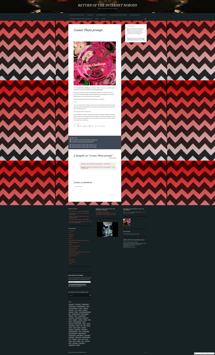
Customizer (138, 33)
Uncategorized (72, 261)
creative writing (78, 318)
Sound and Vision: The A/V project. (118, 14)
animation (71, 230)
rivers (83, 339)
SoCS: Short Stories (101, 14)
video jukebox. (82, 343)
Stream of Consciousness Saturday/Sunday (79, 252)
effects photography (77, 321)
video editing (75, 343)
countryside (71, 318)
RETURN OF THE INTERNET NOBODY (107, 5)
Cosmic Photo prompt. (88, 30)
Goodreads (128, 212)
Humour (71, 238)
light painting (77, 329)
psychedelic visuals (86, 337)
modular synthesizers (73, 331)
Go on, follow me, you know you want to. (77, 284)
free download (72, 325)
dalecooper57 (85, 318)
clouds (75, 316)
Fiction (71, 236)
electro (84, 321)
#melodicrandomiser (81, 306)
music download (86, 331)
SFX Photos (90, 14)
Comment (112, 194)
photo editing (87, 335)
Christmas (71, 316)
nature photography (73, 333)
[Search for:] (136, 39)
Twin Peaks (72, 259)
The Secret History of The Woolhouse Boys (81, 18)
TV (69, 257)
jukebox (78, 327)
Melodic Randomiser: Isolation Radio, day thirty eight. (84, 146)
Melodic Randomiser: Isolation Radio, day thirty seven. (84, 145)
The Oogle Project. (135, 14)
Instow (74, 327)
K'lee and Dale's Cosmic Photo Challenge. (81, 139)
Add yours (113, 158)
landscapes (71, 329)
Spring (70, 341)
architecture (71, 310)
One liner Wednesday (74, 246)
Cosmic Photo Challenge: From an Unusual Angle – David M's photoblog (98, 167)
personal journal (73, 248)
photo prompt (84, 141)
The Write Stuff (72, 255)
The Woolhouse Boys (74, 254)
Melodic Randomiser (74, 242)
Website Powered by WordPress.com (77, 352)
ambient (80, 308)
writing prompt (72, 345)
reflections (74, 339)
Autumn (79, 310)
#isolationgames (85, 304)
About (96, 18)
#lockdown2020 (72, 306)
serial (87, 339)
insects (70, 327)
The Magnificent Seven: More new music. (79, 213)
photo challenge (80, 335)
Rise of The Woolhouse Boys (77, 14)
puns (70, 339)
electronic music (78, 323)
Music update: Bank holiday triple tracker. (79, 216)
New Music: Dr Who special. (75, 211)
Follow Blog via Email (75, 275)
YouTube (78, 345)
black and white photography (85, 312)
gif (81, 325)
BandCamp (85, 310)
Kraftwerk (84, 327)
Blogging (71, 234)
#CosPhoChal (75, 141)
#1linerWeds (71, 304)
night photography (82, 333)
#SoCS (88, 306)
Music (70, 244)
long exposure (84, 329)
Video (70, 263)
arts (70, 232)
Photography (94, 139)
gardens (77, 325)
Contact (103, 18)
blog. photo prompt (76, 314)
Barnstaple (71, 312)
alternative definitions (73, 308)
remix (79, 339)
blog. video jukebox (84, 314)
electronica (71, 323)
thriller (78, 341)
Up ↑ (146, 352)
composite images (81, 316)
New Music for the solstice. (75, 219)
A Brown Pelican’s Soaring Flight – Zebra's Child (98, 164)
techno (74, 341)
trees (82, 341)
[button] (105, 234)
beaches (76, 312)
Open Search (145, 19)
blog (79, 141)
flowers (88, 323)
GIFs (84, 325)
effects (70, 321)
